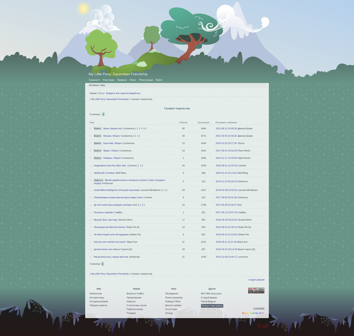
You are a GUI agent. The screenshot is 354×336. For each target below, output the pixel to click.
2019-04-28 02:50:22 (226, 190)
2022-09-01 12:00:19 (226, 165)
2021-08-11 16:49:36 (226, 128)
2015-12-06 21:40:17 (226, 257)
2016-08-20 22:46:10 (226, 227)
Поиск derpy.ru (208, 301)
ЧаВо (140, 293)
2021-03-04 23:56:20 (226, 136)
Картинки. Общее (112, 143)
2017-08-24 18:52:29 (226, 150)
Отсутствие (171, 309)
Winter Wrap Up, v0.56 (253, 313)
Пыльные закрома (103, 212)
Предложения (134, 297)
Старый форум (209, 297)
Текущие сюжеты (98, 305)
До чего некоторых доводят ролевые (113, 205)
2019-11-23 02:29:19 (226, 181)
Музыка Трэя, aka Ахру (105, 220)
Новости (131, 301)
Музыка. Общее (111, 136)
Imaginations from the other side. (110, 165)
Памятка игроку (135, 309)
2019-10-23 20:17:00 (226, 143)
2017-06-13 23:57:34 (226, 212)
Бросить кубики (173, 305)
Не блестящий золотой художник (111, 234)
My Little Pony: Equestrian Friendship (110, 99)
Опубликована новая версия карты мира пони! (118, 197)
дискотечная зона (103, 249)
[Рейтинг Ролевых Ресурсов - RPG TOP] (253, 291)
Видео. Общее (111, 150)
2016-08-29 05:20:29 (226, 220)
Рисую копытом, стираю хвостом (111, 257)
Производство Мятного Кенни (109, 227)
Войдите (110, 93)
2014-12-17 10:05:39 (226, 158)
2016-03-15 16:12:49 (226, 249)
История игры (97, 297)
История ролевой (99, 301)
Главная (94, 80)
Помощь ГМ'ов (172, 301)
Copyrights (259, 308)
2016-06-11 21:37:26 (226, 242)
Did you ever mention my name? (110, 242)
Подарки (131, 313)
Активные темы (97, 85)
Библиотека (96, 293)
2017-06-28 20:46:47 (226, 205)
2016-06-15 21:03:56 (226, 234)
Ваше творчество (112, 128)
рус (219, 293)
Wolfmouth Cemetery (104, 173)
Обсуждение (171, 293)
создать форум (256, 279)
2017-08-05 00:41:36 (226, 197)
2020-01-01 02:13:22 (226, 173)
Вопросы (131, 293)
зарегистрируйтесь (130, 93)
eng (214, 293)
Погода (169, 313)
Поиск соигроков (173, 297)
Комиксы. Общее (112, 158)
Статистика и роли (136, 305)
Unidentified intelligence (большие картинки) (117, 190)
